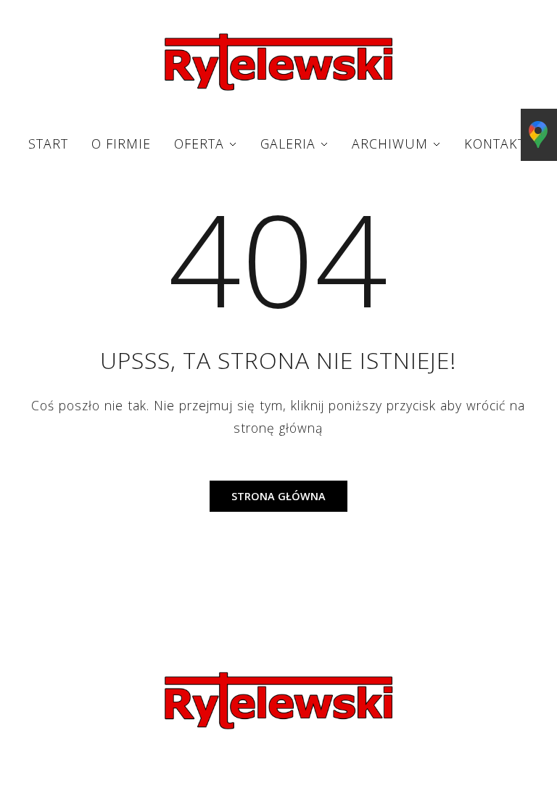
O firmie (121, 143)
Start (48, 143)
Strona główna (278, 496)
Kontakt (494, 143)
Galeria (287, 143)
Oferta (199, 143)
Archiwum (390, 143)
